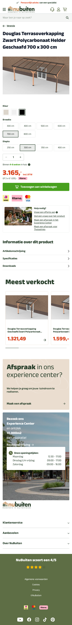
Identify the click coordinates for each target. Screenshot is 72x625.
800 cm (27, 134)
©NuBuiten (36, 595)
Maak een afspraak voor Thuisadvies (45, 228)
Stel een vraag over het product (49, 216)
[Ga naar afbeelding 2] (31, 97)
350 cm (44, 147)
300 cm (10, 126)
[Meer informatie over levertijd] (29, 164)
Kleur (5, 106)
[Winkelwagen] (65, 9)
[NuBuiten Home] (21, 9)
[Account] (58, 9)
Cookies (36, 584)
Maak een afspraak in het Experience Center (46, 221)
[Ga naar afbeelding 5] (39, 97)
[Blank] (6, 112)
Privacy (36, 590)
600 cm (61, 126)
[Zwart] (22, 112)
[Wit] (14, 112)
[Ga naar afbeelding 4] (37, 97)
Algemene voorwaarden (36, 579)
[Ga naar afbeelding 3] (34, 97)
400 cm (27, 126)
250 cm (10, 147)
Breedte (7, 119)
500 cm (44, 126)
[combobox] (36, 18)
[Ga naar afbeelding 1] (28, 97)
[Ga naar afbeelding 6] (42, 97)
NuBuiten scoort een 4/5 (36, 560)
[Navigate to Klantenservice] (52, 9)
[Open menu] (4, 9)
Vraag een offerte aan (44, 212)
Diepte (6, 141)
